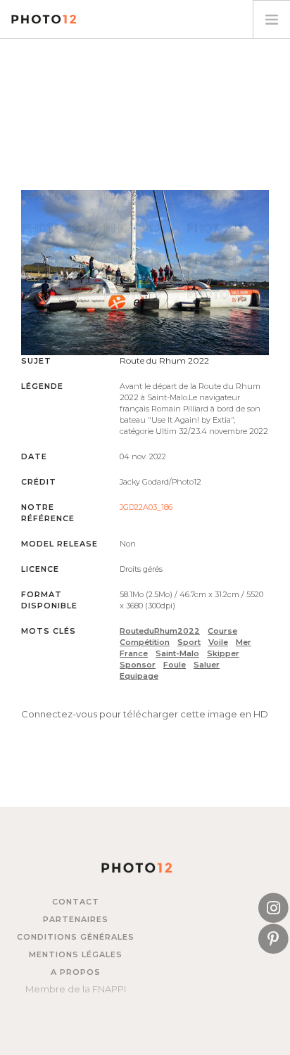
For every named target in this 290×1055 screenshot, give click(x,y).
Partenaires (75, 919)
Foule (174, 665)
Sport (189, 642)
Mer (243, 642)
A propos (76, 972)
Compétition (145, 642)
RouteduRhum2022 (160, 631)
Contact (75, 902)
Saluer (207, 665)
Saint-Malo (177, 653)
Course (222, 631)
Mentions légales (75, 954)
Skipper (223, 653)
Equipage (139, 676)
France (134, 653)
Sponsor (138, 665)
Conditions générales (75, 937)
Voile (218, 642)
